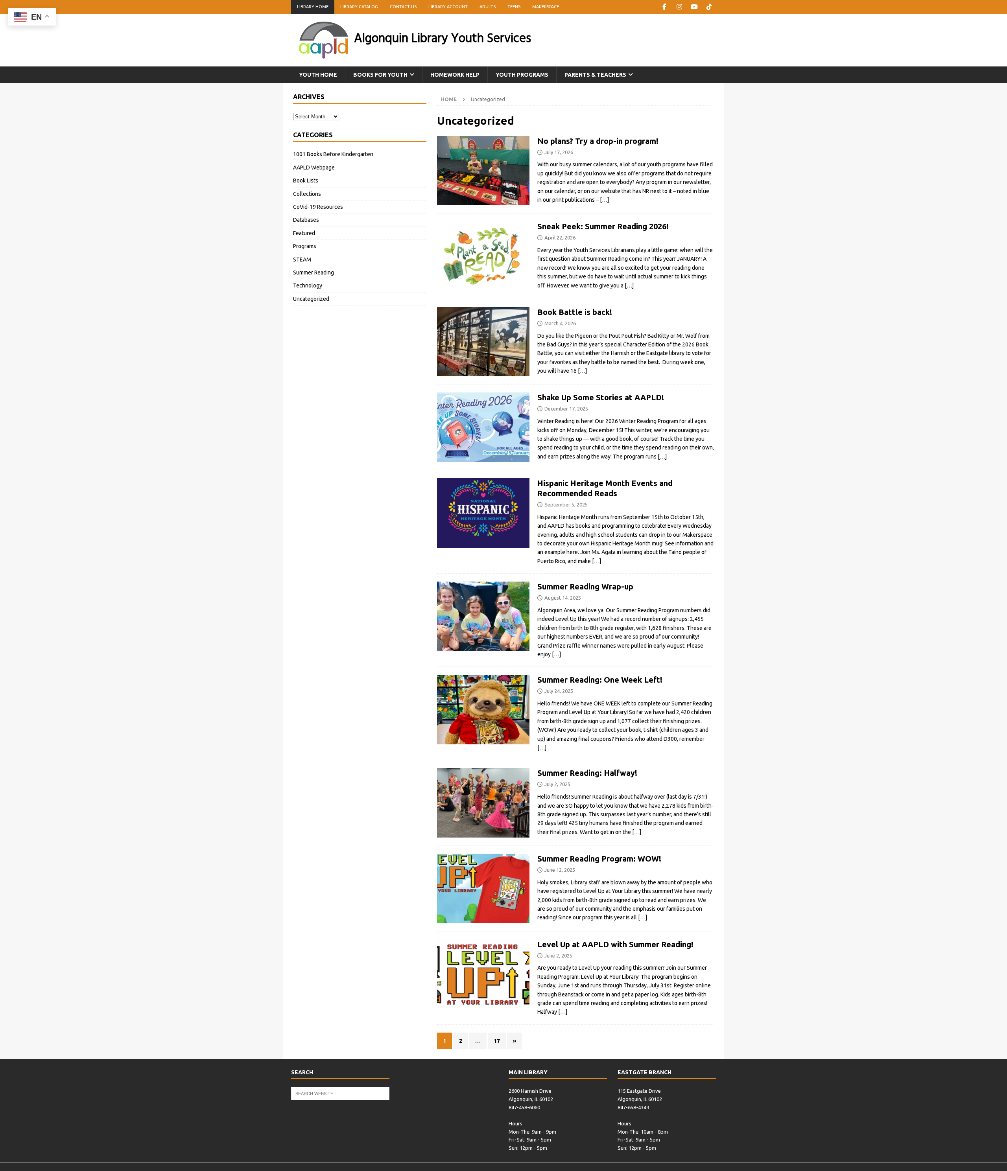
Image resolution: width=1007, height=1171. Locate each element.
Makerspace (545, 6)
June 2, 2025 (558, 955)
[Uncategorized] (483, 256)
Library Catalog (359, 6)
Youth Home (318, 75)
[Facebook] (664, 7)
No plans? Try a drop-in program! (597, 140)
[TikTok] (709, 7)
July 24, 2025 (558, 691)
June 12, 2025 (559, 870)
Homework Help (455, 75)
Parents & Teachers (595, 75)
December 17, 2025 (566, 408)
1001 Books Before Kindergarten (333, 154)
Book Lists (305, 180)
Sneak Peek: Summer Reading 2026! (603, 226)
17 (497, 1041)
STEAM (302, 259)
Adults (488, 6)
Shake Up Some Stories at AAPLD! (600, 397)
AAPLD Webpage (314, 167)
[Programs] (483, 171)
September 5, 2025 (566, 504)
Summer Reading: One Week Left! (599, 679)
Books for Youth (380, 75)
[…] (604, 200)
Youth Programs (522, 75)
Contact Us (403, 6)
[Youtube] (694, 7)
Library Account (448, 6)
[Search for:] (340, 1093)
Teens (513, 6)
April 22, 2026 (559, 237)
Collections (307, 194)
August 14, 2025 (562, 597)
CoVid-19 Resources (318, 207)
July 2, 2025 (557, 784)
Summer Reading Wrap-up (585, 586)
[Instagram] (679, 7)
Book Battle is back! (574, 312)
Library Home (312, 6)
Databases (306, 220)
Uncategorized (311, 299)
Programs (304, 246)
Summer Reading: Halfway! (587, 772)
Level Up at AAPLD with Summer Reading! (615, 944)
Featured (304, 233)
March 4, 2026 (560, 323)
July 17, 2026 (558, 152)
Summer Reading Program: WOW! (599, 858)
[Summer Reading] (483, 709)
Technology (307, 285)
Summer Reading (313, 272)
